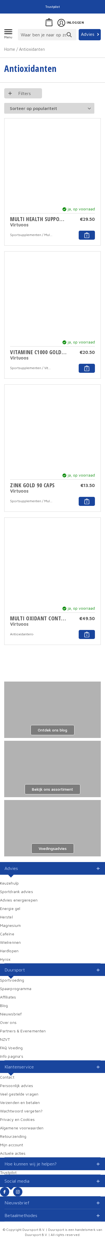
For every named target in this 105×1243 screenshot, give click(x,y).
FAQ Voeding (11, 1047)
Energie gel (10, 908)
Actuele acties (12, 1153)
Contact (7, 1077)
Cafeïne (7, 933)
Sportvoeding (12, 980)
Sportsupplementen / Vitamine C (31, 368)
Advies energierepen (19, 900)
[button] (87, 235)
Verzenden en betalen (20, 1102)
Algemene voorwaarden (21, 1127)
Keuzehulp (9, 883)
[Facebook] (4, 1191)
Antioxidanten (21, 634)
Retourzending (13, 1136)
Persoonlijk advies (16, 1085)
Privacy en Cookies (17, 1119)
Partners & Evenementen (23, 1030)
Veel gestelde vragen (19, 1094)
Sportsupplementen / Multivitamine (31, 235)
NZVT (5, 1039)
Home (9, 49)
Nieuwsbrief (11, 1013)
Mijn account (11, 1144)
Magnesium (10, 925)
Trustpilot (52, 6)
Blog (4, 1005)
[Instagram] (17, 1191)
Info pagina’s (11, 1056)
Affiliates (8, 997)
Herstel (6, 916)
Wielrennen (10, 942)
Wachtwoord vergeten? (21, 1110)
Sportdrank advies (16, 891)
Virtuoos (19, 224)
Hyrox (5, 959)
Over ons (8, 1022)
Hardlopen (9, 950)
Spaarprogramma (15, 988)
